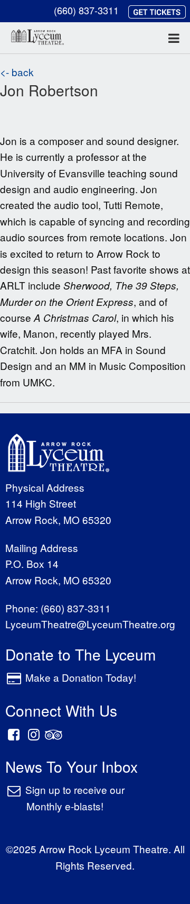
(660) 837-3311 (86, 10)
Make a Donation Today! (80, 677)
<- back (17, 72)
